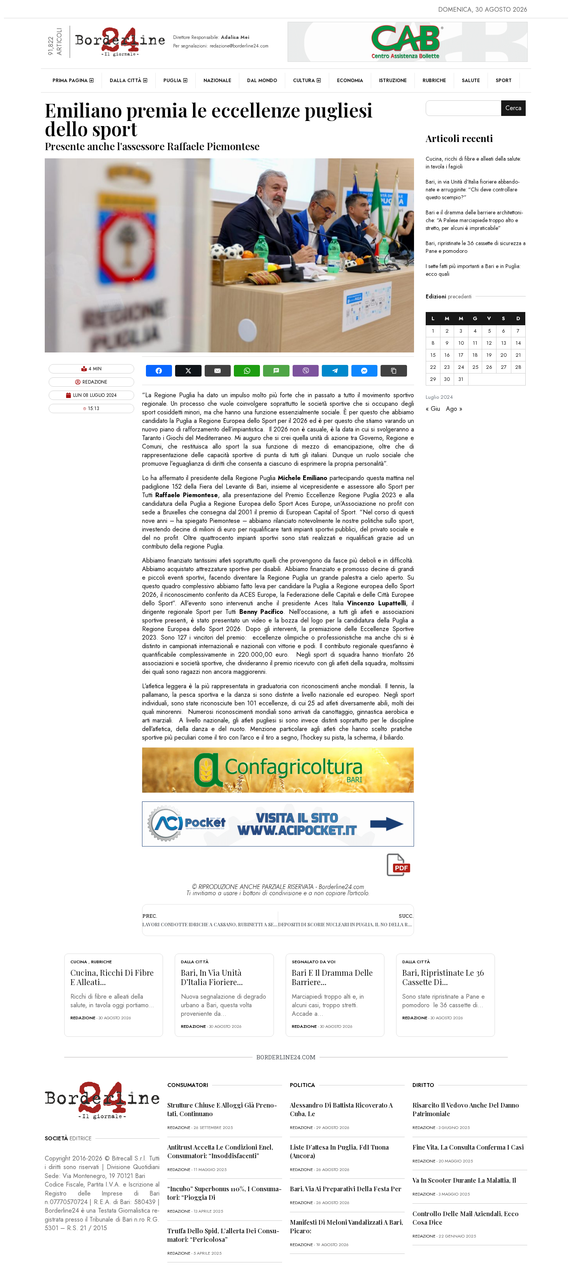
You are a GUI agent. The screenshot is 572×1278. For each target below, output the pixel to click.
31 (460, 379)
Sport (504, 80)
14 (518, 343)
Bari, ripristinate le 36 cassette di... (443, 977)
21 (518, 355)
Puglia (172, 80)
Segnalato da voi (313, 962)
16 (447, 355)
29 (433, 379)
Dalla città (125, 80)
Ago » (454, 408)
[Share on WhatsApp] (247, 371)
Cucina (78, 962)
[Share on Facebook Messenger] (364, 371)
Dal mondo (262, 80)
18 (475, 355)
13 (503, 343)
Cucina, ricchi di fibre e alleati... (112, 977)
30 (447, 379)
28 (518, 367)
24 (461, 367)
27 (504, 367)
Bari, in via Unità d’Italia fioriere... (212, 977)
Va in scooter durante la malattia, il (464, 1180)
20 (503, 355)
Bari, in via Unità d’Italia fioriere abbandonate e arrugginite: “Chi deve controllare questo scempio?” (472, 189)
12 (489, 343)
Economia (350, 80)
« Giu (433, 408)
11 (475, 343)
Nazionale (217, 80)
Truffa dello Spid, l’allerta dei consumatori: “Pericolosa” (223, 1235)
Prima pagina (70, 80)
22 (433, 367)
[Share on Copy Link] (394, 371)
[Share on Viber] (306, 371)
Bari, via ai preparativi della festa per (346, 1189)
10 (461, 343)
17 (460, 355)
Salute (471, 80)
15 (432, 355)
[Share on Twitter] (188, 371)
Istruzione (393, 80)
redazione (82, 1018)
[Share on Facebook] (159, 371)
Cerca (513, 107)
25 (475, 367)
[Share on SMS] (276, 371)
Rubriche (434, 80)
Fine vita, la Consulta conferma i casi (468, 1147)
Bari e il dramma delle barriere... (332, 977)
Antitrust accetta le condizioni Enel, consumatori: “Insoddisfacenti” (220, 1151)
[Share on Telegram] (335, 371)
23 (447, 367)
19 (489, 355)
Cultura (304, 80)
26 (489, 367)
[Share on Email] (218, 371)
